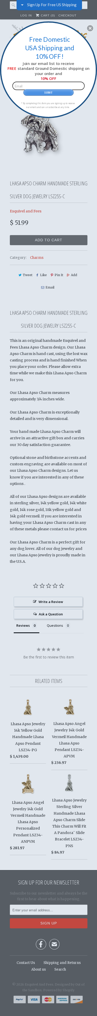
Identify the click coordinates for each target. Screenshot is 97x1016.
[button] (90, 28)
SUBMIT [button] (48, 92)
